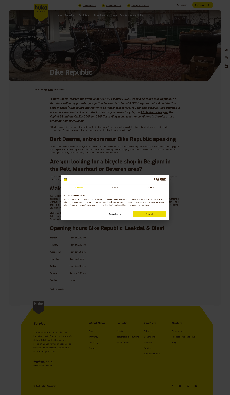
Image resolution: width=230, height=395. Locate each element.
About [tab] (151, 187)
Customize (113, 214)
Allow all (149, 214)
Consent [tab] (79, 187)
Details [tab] (115, 187)
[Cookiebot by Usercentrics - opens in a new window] (155, 179)
